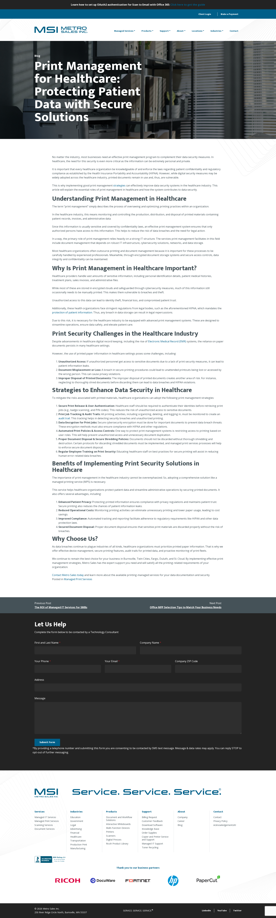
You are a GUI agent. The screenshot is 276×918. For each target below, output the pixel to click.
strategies (119, 185)
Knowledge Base (150, 828)
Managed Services (123, 31)
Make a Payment (229, 14)
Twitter (237, 910)
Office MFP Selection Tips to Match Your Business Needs (185, 607)
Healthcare (75, 836)
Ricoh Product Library (117, 843)
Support (164, 31)
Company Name (151, 643)
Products (146, 31)
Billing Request (149, 817)
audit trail (64, 418)
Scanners (110, 835)
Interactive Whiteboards (118, 824)
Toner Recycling (150, 847)
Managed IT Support (152, 843)
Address (39, 680)
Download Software (152, 825)
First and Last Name (48, 643)
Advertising (76, 828)
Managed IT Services (45, 817)
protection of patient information (72, 312)
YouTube (222, 910)
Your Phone (43, 661)
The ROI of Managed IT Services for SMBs (60, 607)
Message (39, 698)
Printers (110, 831)
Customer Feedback (152, 821)
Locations (197, 31)
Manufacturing (77, 848)
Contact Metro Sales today (68, 575)
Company (183, 817)
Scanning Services (43, 825)
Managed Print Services (78, 579)
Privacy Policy (220, 821)
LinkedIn (206, 910)
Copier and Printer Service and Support (155, 838)
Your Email (113, 661)
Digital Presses (113, 839)
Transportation (78, 840)
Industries (216, 31)
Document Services (44, 828)
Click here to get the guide (187, 4)
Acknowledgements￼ (224, 825)
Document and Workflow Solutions (119, 819)
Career (181, 821)
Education (75, 817)
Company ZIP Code (186, 661)
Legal (73, 825)
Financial (74, 832)
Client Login (204, 14)
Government (76, 821)
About (180, 31)
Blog (180, 825)
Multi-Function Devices (118, 827)
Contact (234, 31)
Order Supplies (149, 832)
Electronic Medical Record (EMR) (167, 341)
